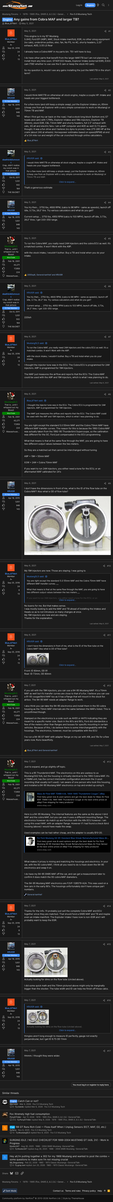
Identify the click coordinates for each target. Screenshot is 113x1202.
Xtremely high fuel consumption (32, 1113)
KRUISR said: (33, 158)
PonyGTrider (15, 1117)
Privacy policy (89, 1190)
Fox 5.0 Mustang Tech (43, 1104)
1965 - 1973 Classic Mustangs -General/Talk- (59, 1162)
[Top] (105, 1190)
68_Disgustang (16, 1162)
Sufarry (13, 1130)
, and (45, 275)
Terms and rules (72, 1190)
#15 (109, 944)
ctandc (21, 1107)
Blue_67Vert (11, 23)
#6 (109, 286)
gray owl (21, 1165)
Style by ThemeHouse (73, 1198)
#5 (109, 238)
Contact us (58, 1190)
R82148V (14, 1104)
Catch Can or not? (28, 1100)
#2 (109, 90)
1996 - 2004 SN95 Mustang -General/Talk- (55, 1146)
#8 (109, 394)
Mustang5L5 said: (35, 343)
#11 (109, 635)
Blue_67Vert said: (35, 400)
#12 (109, 685)
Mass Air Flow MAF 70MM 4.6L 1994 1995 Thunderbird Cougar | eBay (71, 793)
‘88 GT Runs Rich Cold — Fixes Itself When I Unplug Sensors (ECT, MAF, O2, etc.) (61, 1126)
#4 (109, 202)
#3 (109, 152)
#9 (109, 483)
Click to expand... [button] (67, 182)
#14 (109, 906)
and (42, 750)
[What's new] (97, 5)
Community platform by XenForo (31, 1198)
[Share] (105, 31)
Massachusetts (13, 276)
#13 (109, 761)
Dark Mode (10, 1190)
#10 (109, 566)
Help (100, 1190)
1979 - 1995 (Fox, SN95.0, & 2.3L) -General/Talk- (58, 1117)
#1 (109, 31)
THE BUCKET (14, 192)
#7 (109, 337)
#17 (109, 1051)
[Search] (103, 5)
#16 (109, 1000)
